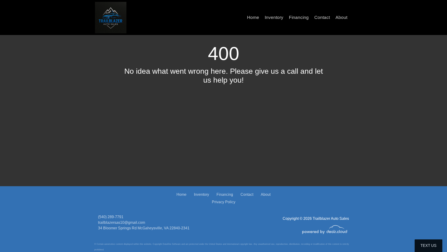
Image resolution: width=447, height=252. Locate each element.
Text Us (428, 246)
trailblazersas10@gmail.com (121, 222)
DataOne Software (172, 244)
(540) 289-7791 (110, 217)
